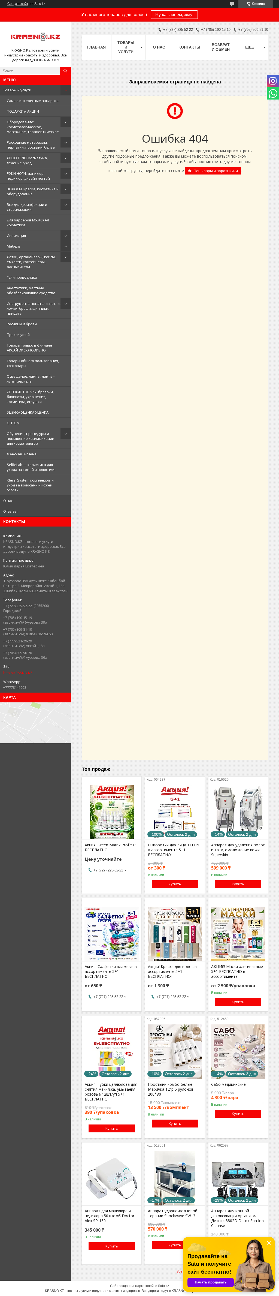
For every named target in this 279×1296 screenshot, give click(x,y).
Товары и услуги (17, 90)
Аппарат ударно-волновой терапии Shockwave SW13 (172, 1213)
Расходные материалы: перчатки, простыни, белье (31, 145)
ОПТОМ (13, 422)
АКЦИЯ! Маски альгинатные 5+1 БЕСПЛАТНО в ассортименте (237, 971)
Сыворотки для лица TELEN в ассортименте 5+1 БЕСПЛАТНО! (173, 850)
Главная (96, 47)
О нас (8, 500)
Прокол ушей (18, 334)
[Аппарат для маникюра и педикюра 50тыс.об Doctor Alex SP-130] (111, 1178)
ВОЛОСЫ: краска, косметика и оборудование (33, 191)
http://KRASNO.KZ (17, 672)
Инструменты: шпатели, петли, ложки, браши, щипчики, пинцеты (33, 308)
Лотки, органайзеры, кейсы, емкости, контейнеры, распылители (31, 261)
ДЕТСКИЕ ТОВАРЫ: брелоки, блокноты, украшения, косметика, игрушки (30, 396)
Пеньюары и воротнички (216, 170)
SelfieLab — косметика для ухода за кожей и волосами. (31, 467)
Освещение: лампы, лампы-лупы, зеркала (30, 379)
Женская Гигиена (22, 454)
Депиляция (16, 235)
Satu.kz (163, 1286)
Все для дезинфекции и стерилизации (27, 207)
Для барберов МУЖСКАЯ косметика (28, 222)
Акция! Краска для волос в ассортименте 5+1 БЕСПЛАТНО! (172, 971)
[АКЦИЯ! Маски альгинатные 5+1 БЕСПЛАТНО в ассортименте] (238, 934)
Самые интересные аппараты (33, 100)
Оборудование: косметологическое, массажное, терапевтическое (33, 126)
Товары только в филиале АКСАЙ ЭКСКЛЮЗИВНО (29, 348)
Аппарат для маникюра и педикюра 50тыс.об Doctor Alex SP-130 (109, 1215)
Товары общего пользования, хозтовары (33, 363)
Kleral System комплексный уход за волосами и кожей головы (30, 485)
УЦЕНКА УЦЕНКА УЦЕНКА (27, 412)
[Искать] (65, 71)
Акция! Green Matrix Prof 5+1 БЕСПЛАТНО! (111, 847)
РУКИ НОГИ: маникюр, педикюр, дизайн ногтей (28, 176)
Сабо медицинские (228, 1084)
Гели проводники (22, 277)
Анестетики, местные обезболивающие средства (31, 290)
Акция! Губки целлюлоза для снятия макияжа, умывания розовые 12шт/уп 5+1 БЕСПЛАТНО (111, 1092)
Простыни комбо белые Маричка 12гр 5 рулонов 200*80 (170, 1089)
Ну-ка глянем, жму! (174, 14)
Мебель (13, 246)
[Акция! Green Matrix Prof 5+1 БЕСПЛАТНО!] (111, 812)
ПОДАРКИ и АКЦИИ (23, 111)
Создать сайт (17, 4)
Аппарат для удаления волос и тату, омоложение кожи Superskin (238, 850)
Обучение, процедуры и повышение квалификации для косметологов (30, 438)
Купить (175, 884)
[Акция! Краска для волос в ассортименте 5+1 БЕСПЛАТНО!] (175, 934)
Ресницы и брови (22, 323)
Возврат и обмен (221, 47)
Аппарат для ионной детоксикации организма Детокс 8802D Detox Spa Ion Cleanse (237, 1218)
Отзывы (10, 511)
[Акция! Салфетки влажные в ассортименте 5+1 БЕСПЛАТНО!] (111, 934)
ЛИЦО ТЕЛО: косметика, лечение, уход (27, 160)
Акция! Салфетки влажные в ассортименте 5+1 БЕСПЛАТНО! (111, 971)
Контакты (189, 47)
